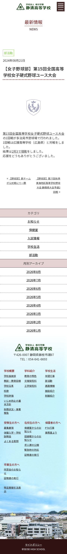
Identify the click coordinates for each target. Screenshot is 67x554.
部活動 (8, 53)
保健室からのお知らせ (32, 429)
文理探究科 (30, 381)
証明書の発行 (31, 455)
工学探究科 (30, 386)
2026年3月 (33, 313)
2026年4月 (33, 305)
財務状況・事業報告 (12, 411)
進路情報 (50, 386)
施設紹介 (50, 391)
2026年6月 (33, 288)
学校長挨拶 (10, 376)
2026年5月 (33, 297)
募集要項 (9, 428)
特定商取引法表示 (12, 489)
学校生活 (33, 246)
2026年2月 (33, 322)
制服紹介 (50, 395)
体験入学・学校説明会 (12, 434)
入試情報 (33, 238)
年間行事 (50, 376)
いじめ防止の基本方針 (12, 402)
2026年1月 (33, 330)
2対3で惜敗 (19, 151)
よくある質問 (11, 441)
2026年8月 (33, 271)
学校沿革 (9, 386)
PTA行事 (49, 428)
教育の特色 (30, 376)
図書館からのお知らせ (32, 438)
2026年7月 (33, 280)
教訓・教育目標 (12, 381)
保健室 (33, 230)
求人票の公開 (31, 445)
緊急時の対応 (31, 450)
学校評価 (9, 395)
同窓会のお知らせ (12, 471)
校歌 (6, 391)
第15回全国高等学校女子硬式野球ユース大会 (33, 133)
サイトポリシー (33, 544)
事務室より (51, 432)
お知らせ (33, 221)
